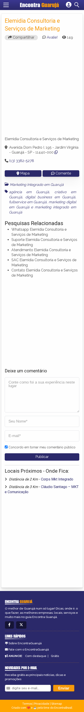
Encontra (39, 5)
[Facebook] (9, 625)
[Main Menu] (6, 4)
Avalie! (52, 37)
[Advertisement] (42, 90)
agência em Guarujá (29, 192)
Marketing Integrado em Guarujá (37, 185)
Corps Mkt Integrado (57, 479)
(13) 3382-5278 (21, 161)
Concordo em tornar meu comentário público (42, 447)
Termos (27, 703)
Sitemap (56, 703)
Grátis (55, 656)
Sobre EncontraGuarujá (25, 643)
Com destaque (35, 656)
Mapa (25, 173)
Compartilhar (23, 37)
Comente (63, 173)
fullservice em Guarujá (28, 202)
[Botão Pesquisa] (77, 5)
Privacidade (41, 703)
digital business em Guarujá (50, 197)
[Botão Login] (68, 5)
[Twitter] (21, 625)
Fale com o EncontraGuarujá (29, 649)
